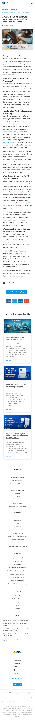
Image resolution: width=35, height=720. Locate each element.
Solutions (17, 512)
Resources (17, 553)
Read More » (9, 361)
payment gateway (9, 142)
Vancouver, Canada (20, 697)
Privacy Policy (28, 693)
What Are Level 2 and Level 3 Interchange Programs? (17, 385)
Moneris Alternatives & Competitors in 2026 (15, 339)
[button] (31, 3)
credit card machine (10, 132)
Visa (3, 708)
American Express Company (9, 712)
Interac (25, 704)
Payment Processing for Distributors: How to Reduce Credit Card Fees (17, 435)
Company (17, 591)
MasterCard (13, 710)
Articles (17, 616)
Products (17, 469)
